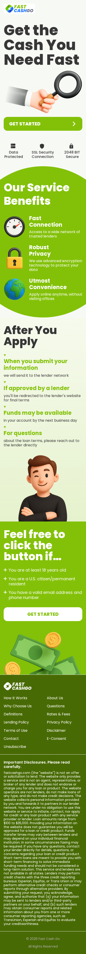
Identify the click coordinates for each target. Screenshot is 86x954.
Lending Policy (16, 722)
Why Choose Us (18, 706)
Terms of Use (16, 730)
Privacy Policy (59, 722)
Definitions (13, 714)
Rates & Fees (58, 714)
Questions (56, 706)
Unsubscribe (15, 746)
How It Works (15, 698)
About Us (55, 698)
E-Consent (56, 738)
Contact (11, 738)
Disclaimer (56, 730)
